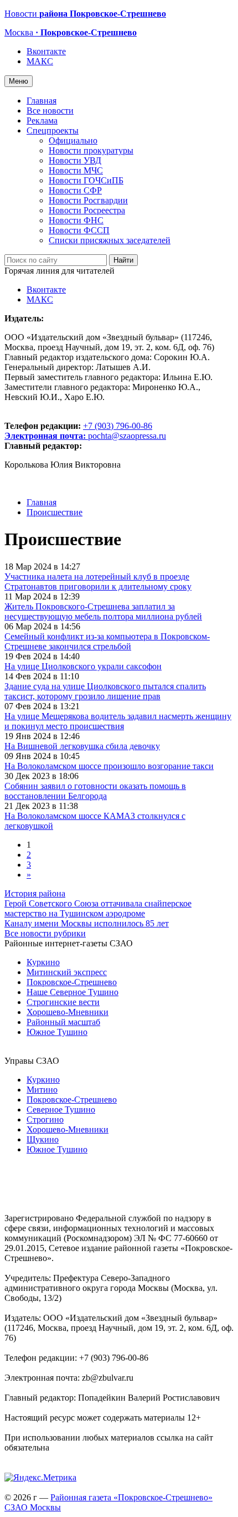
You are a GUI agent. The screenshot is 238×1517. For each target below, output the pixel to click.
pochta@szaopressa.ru (127, 435)
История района (34, 893)
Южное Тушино (57, 1032)
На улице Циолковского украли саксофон (83, 666)
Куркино (43, 962)
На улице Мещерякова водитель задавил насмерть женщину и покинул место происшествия (117, 721)
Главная (41, 100)
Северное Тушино (61, 1109)
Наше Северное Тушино (72, 992)
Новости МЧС (76, 170)
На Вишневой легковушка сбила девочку (82, 746)
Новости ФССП (79, 230)
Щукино (43, 1139)
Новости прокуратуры (91, 150)
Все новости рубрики (45, 933)
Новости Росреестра (87, 210)
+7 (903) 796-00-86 (78, 430)
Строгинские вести (63, 1002)
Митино (42, 1089)
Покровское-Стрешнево (72, 982)
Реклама (42, 120)
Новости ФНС (76, 220)
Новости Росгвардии (88, 200)
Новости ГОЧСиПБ (86, 180)
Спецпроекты (53, 130)
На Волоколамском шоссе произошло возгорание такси (109, 766)
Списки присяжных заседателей (109, 240)
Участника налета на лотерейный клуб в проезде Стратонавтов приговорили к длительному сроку (98, 581)
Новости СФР (75, 190)
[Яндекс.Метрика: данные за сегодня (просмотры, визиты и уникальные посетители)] (40, 1478)
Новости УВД (75, 160)
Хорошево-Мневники (67, 1012)
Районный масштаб (63, 1022)
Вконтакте (46, 51)
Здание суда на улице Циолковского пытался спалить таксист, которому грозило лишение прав (105, 691)
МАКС (40, 61)
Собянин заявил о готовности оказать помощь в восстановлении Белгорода (95, 791)
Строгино (45, 1119)
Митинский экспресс (67, 972)
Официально (73, 140)
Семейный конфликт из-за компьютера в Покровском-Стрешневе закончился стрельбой (107, 641)
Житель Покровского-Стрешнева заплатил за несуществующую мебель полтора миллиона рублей (103, 611)
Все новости (50, 110)
